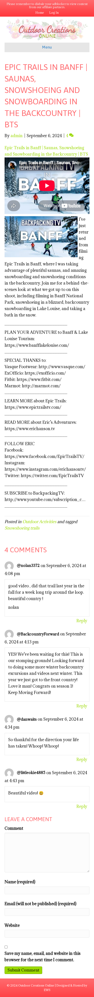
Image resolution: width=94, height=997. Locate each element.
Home (39, 12)
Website (12, 925)
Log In (54, 12)
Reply (81, 620)
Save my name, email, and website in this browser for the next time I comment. (43, 956)
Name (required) (20, 881)
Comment (14, 828)
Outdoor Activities (39, 521)
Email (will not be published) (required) (40, 903)
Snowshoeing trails (22, 528)
